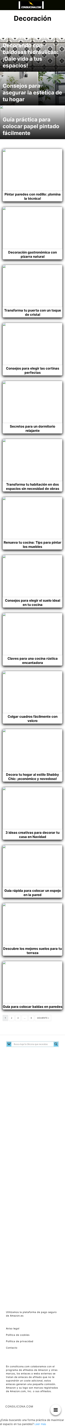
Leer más (40, 1424)
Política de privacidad (19, 1341)
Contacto (11, 1347)
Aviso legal (12, 1328)
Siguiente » (43, 1018)
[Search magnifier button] (56, 1044)
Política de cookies (18, 1334)
